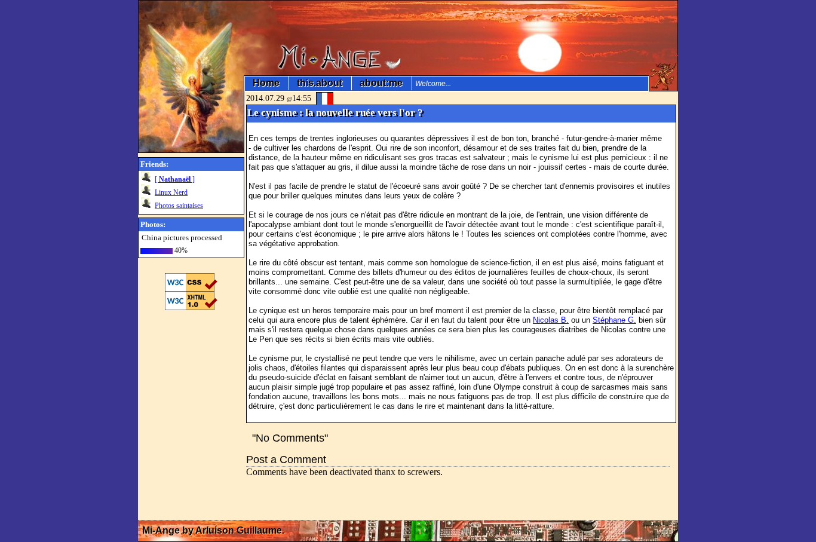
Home (266, 83)
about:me (381, 83)
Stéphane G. (614, 320)
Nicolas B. (551, 320)
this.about (320, 83)
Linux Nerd (171, 192)
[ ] (175, 179)
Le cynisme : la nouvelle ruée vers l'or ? (335, 112)
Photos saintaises (179, 205)
